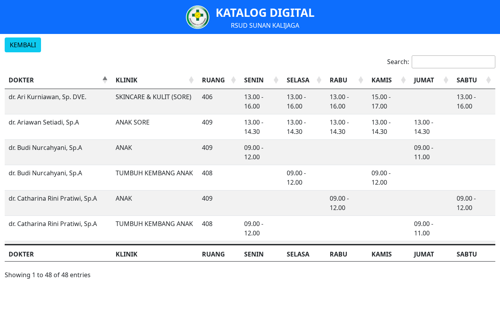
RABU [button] (338, 80)
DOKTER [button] (21, 80)
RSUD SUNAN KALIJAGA (265, 25)
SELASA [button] (298, 80)
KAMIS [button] (381, 80)
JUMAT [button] (424, 80)
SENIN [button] (254, 80)
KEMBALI (23, 45)
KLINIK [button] (127, 80)
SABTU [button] (467, 80)
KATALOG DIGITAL (265, 12)
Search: (398, 61)
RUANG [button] (213, 80)
